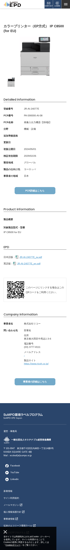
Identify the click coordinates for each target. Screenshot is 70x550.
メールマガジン (11, 505)
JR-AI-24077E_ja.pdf (31, 257)
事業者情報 (9, 519)
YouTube (14, 472)
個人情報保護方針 (12, 512)
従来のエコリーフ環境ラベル (18, 525)
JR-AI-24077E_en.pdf (28, 263)
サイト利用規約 (11, 498)
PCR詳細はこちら (35, 190)
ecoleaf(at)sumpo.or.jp (21, 455)
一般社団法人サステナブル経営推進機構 (31, 439)
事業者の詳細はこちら (35, 381)
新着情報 (8, 491)
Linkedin (14, 479)
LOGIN (57, 6)
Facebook (15, 465)
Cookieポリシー (13, 545)
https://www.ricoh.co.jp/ (36, 363)
